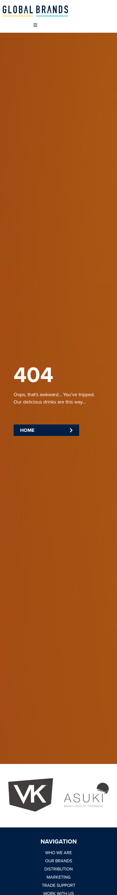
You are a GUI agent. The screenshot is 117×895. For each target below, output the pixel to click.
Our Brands (58, 861)
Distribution (58, 869)
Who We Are (58, 852)
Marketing (58, 877)
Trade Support (58, 885)
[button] (35, 25)
